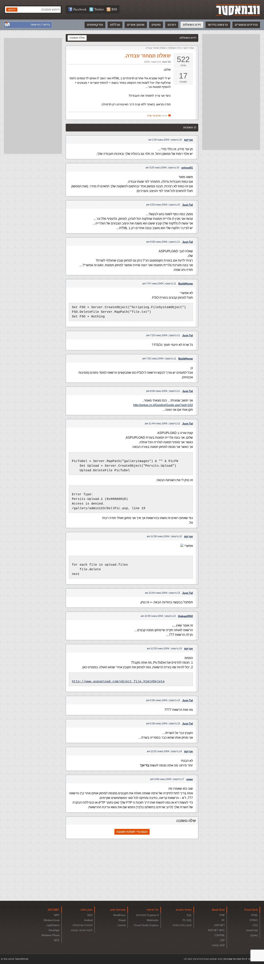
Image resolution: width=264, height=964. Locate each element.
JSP (222, 940)
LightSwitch (53, 925)
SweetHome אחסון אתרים (14, 959)
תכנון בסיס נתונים (182, 925)
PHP (222, 915)
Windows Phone (51, 935)
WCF (57, 940)
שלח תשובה (77, 38)
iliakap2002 (185, 616)
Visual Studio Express (146, 925)
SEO (90, 915)
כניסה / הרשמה (40, 25)
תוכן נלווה (86, 909)
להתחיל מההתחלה (82, 925)
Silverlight (54, 930)
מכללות (115, 25)
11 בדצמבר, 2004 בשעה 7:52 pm (159, 358)
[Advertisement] (231, 92)
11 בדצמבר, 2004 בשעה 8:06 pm (163, 391)
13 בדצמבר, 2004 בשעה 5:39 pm (163, 723)
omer (189, 779)
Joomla (122, 925)
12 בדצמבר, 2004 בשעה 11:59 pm (164, 536)
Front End (251, 909)
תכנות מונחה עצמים (82, 930)
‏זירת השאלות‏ (174, 48)
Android (88, 920)
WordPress (119, 915)
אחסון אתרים (136, 25)
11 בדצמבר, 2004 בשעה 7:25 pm (163, 335)
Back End (218, 909)
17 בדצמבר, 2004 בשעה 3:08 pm (167, 779)
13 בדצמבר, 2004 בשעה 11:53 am (164, 648)
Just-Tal (166, 62)
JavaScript (252, 930)
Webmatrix (153, 920)
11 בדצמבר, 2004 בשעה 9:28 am (163, 241)
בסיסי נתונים (184, 909)
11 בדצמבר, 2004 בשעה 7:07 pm (159, 283)
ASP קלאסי (218, 945)
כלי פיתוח (152, 909)
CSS (255, 925)
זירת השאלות (192, 25)
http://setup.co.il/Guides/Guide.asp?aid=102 (163, 405)
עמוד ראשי (188, 48)
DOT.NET (53, 909)
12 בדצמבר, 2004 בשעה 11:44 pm (162, 423)
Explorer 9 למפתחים (147, 915)
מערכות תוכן (117, 909)
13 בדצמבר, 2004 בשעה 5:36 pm (163, 700)
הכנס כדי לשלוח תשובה (132, 831)
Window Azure (52, 920)
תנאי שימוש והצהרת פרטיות (208, 959)
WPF (57, 915)
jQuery (254, 935)
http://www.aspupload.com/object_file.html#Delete (118, 681)
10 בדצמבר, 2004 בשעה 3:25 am (162, 167)
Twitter (99, 9)
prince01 (187, 167)
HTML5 (254, 920)
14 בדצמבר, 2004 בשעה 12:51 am (164, 751)
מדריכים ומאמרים (246, 25)
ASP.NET (219, 925)
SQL (189, 915)
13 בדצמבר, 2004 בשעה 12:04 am (162, 593)
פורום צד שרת (154, 115)
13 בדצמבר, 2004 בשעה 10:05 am (158, 616)
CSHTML (220, 935)
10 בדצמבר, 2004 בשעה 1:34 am (165, 139)
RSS (114, 9)
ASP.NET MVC (216, 930)
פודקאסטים (95, 25)
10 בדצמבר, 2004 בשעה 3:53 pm (163, 204)
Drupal (122, 920)
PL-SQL (187, 920)
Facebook (80, 9)
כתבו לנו (188, 959)
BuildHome (185, 283)
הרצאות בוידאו (218, 25)
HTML (254, 915)
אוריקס (188, 139)
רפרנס (172, 25)
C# (223, 920)
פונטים (156, 25)
